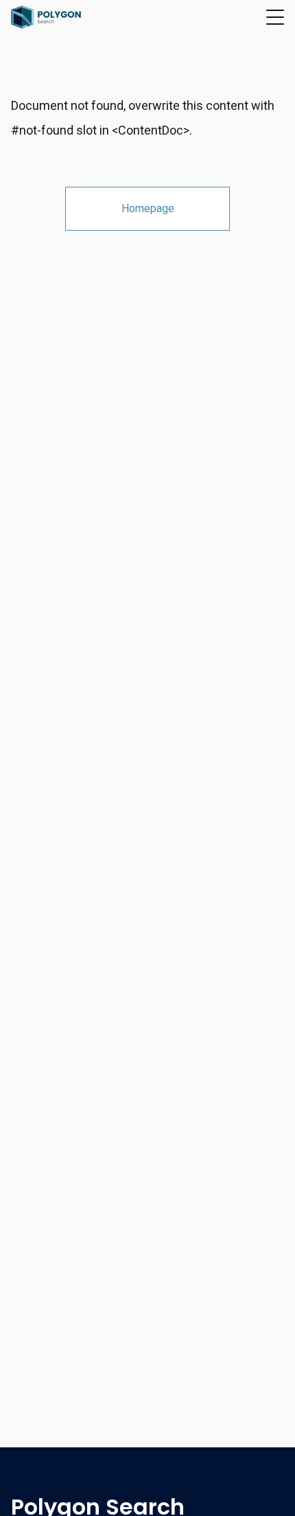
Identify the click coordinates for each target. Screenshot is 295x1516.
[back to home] (46, 17)
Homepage (147, 208)
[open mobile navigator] (275, 17)
